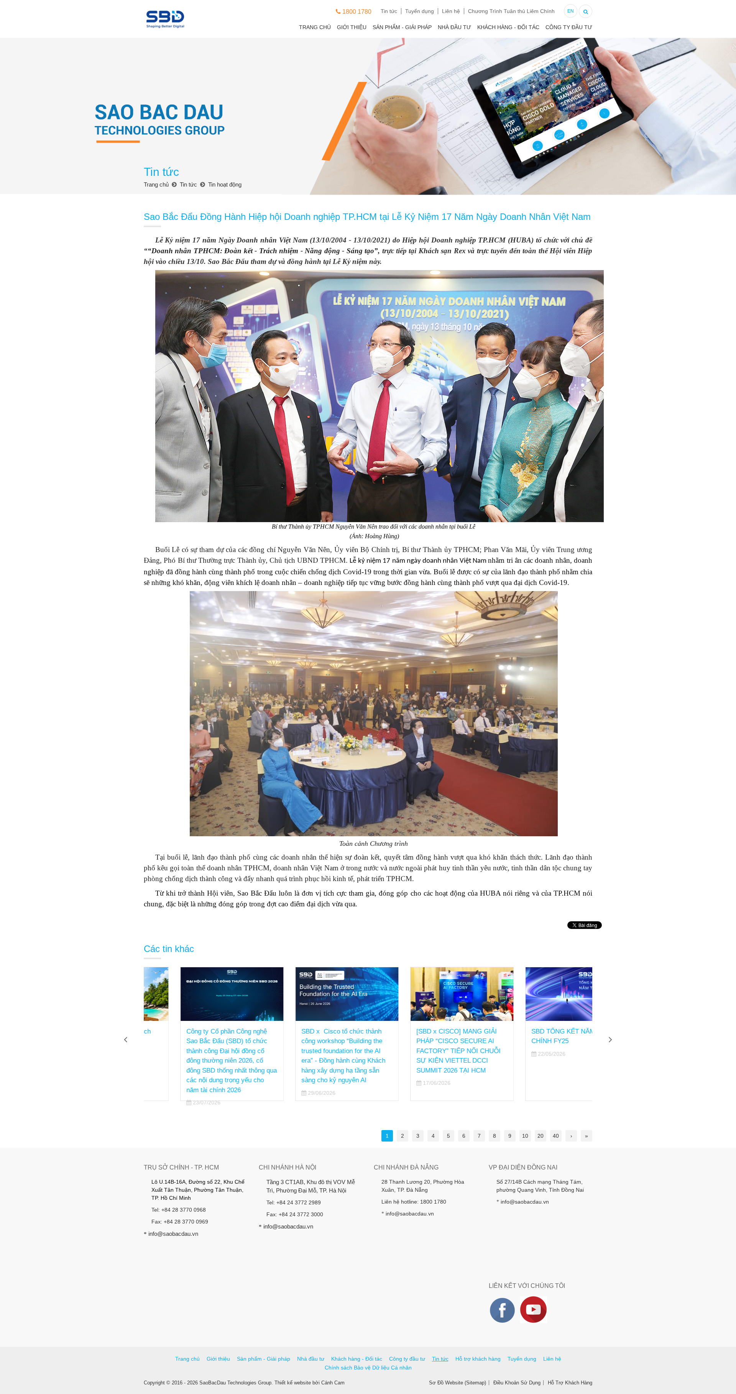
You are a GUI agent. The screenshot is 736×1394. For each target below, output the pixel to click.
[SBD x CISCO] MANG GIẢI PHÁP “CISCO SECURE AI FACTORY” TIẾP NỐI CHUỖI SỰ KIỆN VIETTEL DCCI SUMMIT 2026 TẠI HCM (422, 1051)
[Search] (585, 10)
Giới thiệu (351, 27)
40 (556, 1136)
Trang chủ (315, 27)
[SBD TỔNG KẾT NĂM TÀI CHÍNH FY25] (540, 994)
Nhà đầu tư (454, 27)
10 (525, 1136)
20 (540, 1136)
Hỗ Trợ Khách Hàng (570, 1382)
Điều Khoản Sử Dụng (516, 1382)
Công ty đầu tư (568, 27)
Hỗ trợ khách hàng (478, 1359)
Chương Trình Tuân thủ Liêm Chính (511, 11)
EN (570, 11)
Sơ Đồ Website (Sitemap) (457, 1382)
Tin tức (389, 11)
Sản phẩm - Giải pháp (402, 27)
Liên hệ (451, 11)
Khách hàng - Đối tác (508, 27)
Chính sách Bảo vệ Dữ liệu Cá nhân (368, 1368)
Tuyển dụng (419, 11)
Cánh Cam (333, 1383)
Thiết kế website (292, 1383)
